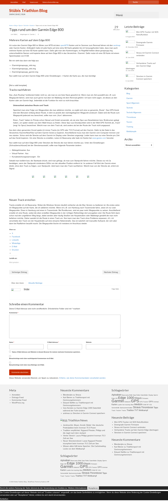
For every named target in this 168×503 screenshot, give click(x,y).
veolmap (116, 45)
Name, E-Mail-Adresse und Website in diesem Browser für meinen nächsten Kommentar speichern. (46, 352)
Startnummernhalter (75, 473)
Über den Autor (17, 283)
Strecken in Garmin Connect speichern (144, 77)
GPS (84, 466)
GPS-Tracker (92, 467)
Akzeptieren (93, 488)
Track (62, 476)
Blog (128, 93)
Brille (79, 460)
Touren (129, 122)
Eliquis (86, 463)
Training (129, 127)
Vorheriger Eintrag (19, 272)
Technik (129, 108)
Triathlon (79, 476)
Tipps (104, 473)
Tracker (67, 476)
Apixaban (65, 460)
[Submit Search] (130, 2)
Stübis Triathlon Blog (28, 10)
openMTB (64, 45)
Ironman (104, 467)
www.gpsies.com (99, 138)
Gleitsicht (76, 467)
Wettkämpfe (131, 131)
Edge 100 (63, 464)
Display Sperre (102, 460)
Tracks (72, 476)
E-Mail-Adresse (53, 342)
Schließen (4, 499)
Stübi (15, 34)
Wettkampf (92, 476)
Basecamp (74, 460)
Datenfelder (93, 460)
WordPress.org (18, 403)
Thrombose (131, 117)
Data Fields (85, 460)
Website (88, 342)
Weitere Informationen (77, 488)
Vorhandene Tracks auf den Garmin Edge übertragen (141, 66)
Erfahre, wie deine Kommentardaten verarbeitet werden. (82, 378)
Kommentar (13, 313)
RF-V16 (98, 470)
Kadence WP (45, 481)
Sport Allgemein (132, 103)
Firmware (94, 464)
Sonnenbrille (64, 473)
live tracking (75, 470)
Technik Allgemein (133, 112)
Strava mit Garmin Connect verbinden (147, 54)
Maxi (81, 470)
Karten (63, 470)
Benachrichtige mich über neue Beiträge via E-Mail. (26, 365)
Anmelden (16, 395)
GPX (100, 467)
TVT (85, 476)
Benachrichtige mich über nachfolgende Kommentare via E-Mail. (31, 358)
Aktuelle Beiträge (35, 283)
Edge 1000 (75, 463)
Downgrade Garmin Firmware (144, 43)
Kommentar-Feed (19, 400)
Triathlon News (78, 420)
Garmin (32, 34)
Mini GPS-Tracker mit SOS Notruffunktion (147, 33)
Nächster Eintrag (111, 272)
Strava (78, 395)
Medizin (87, 470)
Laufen (69, 470)
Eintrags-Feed (18, 397)
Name (11, 342)
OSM (93, 470)
